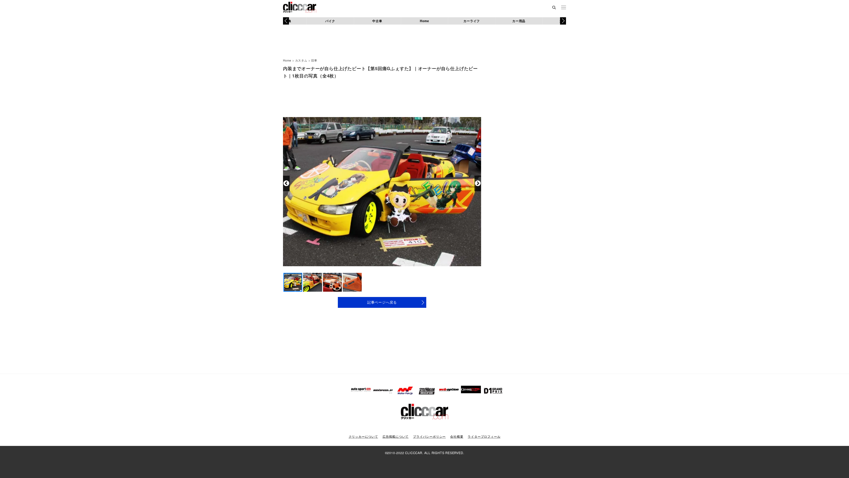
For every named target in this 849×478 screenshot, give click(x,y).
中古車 (377, 21)
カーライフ (471, 21)
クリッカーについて (363, 436)
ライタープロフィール (484, 436)
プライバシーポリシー (429, 436)
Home (424, 21)
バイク (330, 21)
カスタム (301, 60)
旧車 (314, 60)
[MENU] (563, 7)
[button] (563, 21)
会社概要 (456, 436)
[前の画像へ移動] (286, 183)
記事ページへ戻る (382, 302)
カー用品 (518, 21)
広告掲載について (395, 436)
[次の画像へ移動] (477, 183)
